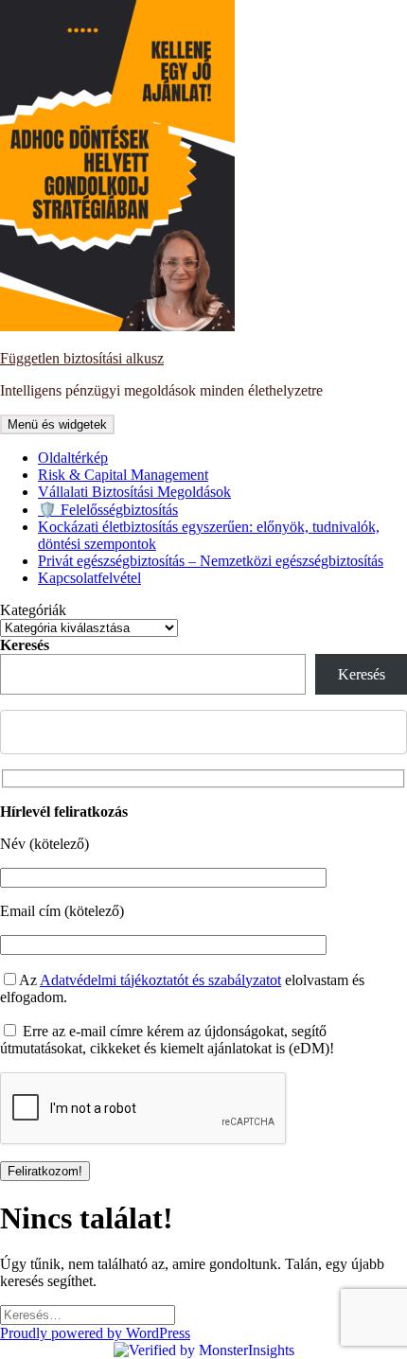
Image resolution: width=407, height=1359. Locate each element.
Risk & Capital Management (123, 475)
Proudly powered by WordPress (95, 1333)
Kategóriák (33, 610)
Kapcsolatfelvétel (89, 578)
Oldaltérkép (73, 458)
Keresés (24, 645)
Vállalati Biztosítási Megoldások (134, 492)
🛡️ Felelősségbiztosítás (108, 510)
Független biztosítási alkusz (82, 358)
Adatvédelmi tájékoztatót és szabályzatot (160, 980)
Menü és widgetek (57, 424)
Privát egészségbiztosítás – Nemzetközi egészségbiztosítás (210, 561)
